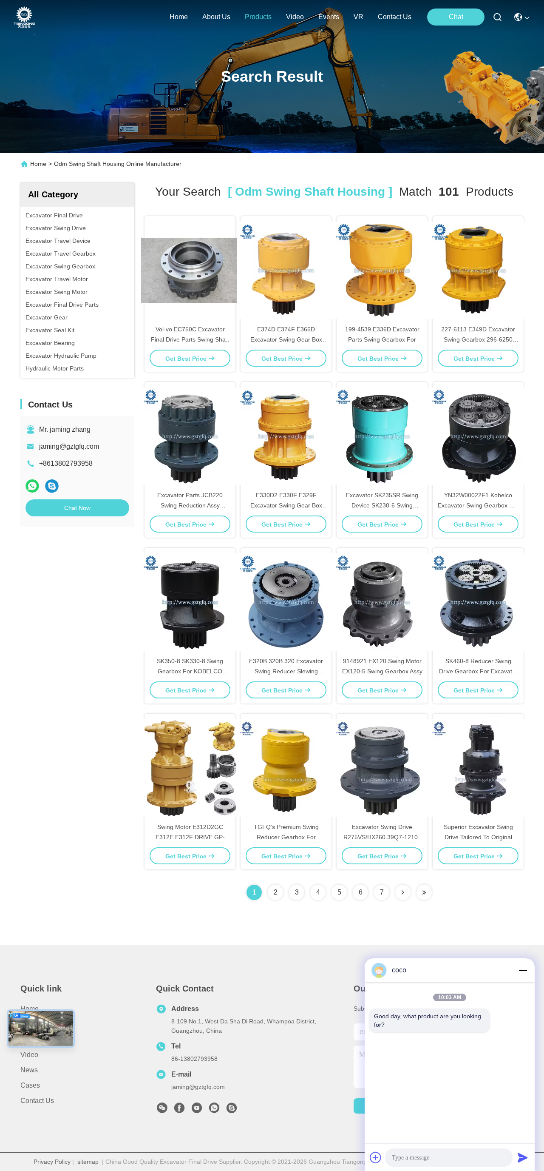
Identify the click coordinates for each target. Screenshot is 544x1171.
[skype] (52, 486)
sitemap (88, 1161)
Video (29, 1054)
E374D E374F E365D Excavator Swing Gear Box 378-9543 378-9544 (286, 339)
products (258, 16)
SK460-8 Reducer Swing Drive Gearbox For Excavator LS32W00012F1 (478, 671)
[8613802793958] (214, 1110)
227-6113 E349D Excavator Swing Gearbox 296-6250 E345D (478, 339)
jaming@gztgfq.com (69, 446)
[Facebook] (179, 1110)
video (295, 16)
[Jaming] (232, 1110)
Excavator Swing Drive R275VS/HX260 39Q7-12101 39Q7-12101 (382, 837)
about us (216, 16)
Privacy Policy (52, 1161)
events (328, 16)
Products (33, 1039)
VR (358, 16)
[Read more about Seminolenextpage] (403, 892)
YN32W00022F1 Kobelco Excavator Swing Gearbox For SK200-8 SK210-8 (478, 505)
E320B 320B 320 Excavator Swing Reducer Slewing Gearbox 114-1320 (286, 671)
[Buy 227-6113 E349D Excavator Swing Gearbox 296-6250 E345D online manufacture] (478, 270)
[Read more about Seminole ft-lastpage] (424, 892)
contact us (394, 16)
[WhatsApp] (32, 486)
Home (179, 16)
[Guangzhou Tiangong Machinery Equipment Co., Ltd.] (24, 17)
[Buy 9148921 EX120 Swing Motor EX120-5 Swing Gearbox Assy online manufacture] (382, 601)
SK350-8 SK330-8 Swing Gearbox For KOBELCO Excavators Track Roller (190, 671)
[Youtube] (197, 1110)
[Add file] (376, 1157)
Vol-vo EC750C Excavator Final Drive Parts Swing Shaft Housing (190, 339)
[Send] (523, 1157)
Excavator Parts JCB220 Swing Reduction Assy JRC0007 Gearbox (190, 505)
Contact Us (37, 1100)
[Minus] (523, 970)
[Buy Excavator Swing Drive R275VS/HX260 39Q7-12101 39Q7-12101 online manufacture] (382, 767)
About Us (34, 1024)
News (29, 1070)
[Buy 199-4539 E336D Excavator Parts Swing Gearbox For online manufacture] (382, 270)
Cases (30, 1085)
